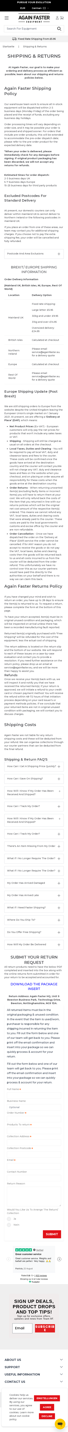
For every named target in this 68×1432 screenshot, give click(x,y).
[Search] (59, 28)
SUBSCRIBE (45, 1328)
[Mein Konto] (57, 18)
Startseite (8, 46)
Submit (52, 1234)
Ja (15, 1218)
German (37, 8)
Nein (16, 1224)
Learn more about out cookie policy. (21, 1416)
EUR (22, 8)
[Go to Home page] (34, 18)
